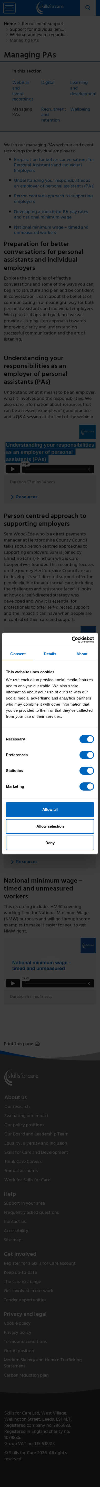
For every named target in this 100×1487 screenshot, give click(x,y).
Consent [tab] (18, 654)
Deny (50, 843)
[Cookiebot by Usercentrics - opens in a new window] (72, 639)
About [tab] (82, 654)
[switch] (86, 755)
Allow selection (50, 826)
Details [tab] (50, 654)
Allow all (50, 809)
